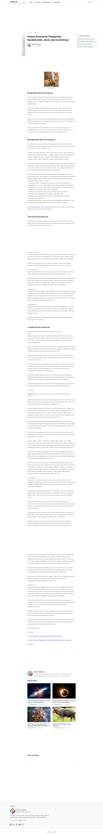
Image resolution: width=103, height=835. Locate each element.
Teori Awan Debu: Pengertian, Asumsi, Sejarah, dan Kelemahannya (38, 701)
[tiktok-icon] (23, 825)
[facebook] (23, 39)
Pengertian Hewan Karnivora (87, 39)
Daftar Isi (37, 2)
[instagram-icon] (17, 825)
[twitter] (23, 42)
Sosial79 (13, 2)
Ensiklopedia (46, 2)
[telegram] (23, 48)
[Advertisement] (51, 18)
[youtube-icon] (20, 825)
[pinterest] (23, 52)
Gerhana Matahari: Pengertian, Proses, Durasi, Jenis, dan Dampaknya (63, 701)
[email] (23, 55)
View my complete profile (18, 820)
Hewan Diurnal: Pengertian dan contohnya (61, 724)
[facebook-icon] (11, 825)
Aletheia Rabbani (21, 810)
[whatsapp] (23, 45)
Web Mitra (57, 2)
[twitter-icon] (14, 825)
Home (31, 2)
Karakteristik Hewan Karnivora (87, 41)
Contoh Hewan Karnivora (86, 47)
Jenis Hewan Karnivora (85, 44)
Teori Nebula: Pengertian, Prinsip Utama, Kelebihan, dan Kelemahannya (38, 724)
